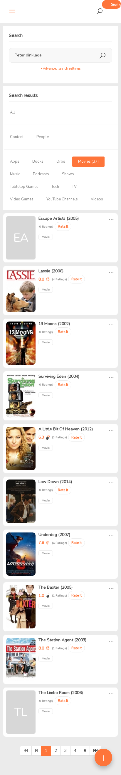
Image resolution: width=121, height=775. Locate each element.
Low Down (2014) (55, 481)
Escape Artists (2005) (58, 218)
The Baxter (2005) (55, 587)
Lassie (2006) (50, 271)
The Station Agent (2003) (62, 640)
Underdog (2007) (54, 534)
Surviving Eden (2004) (58, 376)
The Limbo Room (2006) (60, 692)
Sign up (116, 4)
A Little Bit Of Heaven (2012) (65, 429)
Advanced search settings (61, 68)
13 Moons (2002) (54, 324)
